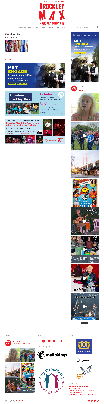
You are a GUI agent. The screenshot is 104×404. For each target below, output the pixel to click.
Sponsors (51, 27)
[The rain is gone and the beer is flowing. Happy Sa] (85, 278)
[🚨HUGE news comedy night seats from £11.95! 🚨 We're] (85, 193)
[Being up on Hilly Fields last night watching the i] (85, 136)
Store (86, 27)
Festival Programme (41, 27)
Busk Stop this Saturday (75, 388)
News (71, 27)
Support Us (31, 27)
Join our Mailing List (61, 1)
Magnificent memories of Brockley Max (78, 386)
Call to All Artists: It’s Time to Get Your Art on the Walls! (83, 394)
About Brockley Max (21, 27)
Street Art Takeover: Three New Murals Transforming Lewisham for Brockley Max (82, 391)
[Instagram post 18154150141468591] (85, 249)
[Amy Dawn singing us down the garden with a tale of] (85, 221)
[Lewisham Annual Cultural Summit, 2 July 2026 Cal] (85, 164)
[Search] (97, 27)
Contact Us (78, 27)
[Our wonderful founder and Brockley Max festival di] (85, 107)
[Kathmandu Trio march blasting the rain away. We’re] (85, 306)
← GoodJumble (8, 59)
